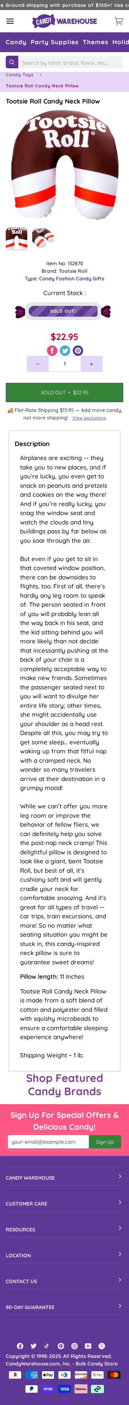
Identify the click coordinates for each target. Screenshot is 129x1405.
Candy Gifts (90, 278)
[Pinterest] (61, 1346)
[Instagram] (74, 1346)
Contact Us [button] (21, 1281)
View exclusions (89, 418)
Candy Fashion (57, 278)
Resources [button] (20, 1229)
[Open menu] (16, 21)
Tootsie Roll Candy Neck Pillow (53, 101)
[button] (16, 42)
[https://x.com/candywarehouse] (102, 1346)
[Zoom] (19, 210)
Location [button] (18, 1255)
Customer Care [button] (26, 1203)
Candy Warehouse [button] (30, 1178)
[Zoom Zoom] (64, 165)
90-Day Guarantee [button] (30, 1307)
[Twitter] (33, 1346)
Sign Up (105, 1142)
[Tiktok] (47, 1346)
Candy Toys (20, 74)
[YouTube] (88, 1346)
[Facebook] (20, 1346)
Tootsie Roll (73, 271)
